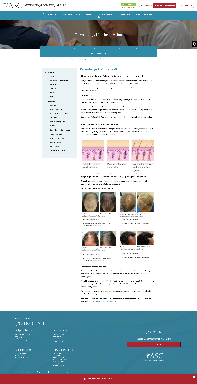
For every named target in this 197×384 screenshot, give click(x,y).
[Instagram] (154, 332)
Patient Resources (107, 14)
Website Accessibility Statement (65, 372)
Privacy (51, 372)
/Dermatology (71, 59)
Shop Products (62, 49)
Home (54, 59)
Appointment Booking (99, 53)
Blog (78, 14)
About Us (90, 14)
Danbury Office (23, 349)
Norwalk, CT (111, 301)
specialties (53, 14)
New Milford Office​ (63, 349)
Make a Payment (127, 4)
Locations (125, 14)
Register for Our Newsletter (154, 344)
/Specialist (61, 59)
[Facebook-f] (148, 332)
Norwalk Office (60, 330)
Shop (138, 14)
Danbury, (91, 301)
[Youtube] (159, 332)
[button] (194, 44)
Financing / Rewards (117, 49)
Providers (67, 14)
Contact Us (149, 14)
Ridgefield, (99, 301)
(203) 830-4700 (29, 323)
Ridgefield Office (23, 330)
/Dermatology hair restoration (97, 59)
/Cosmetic (81, 59)
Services (47, 49)
